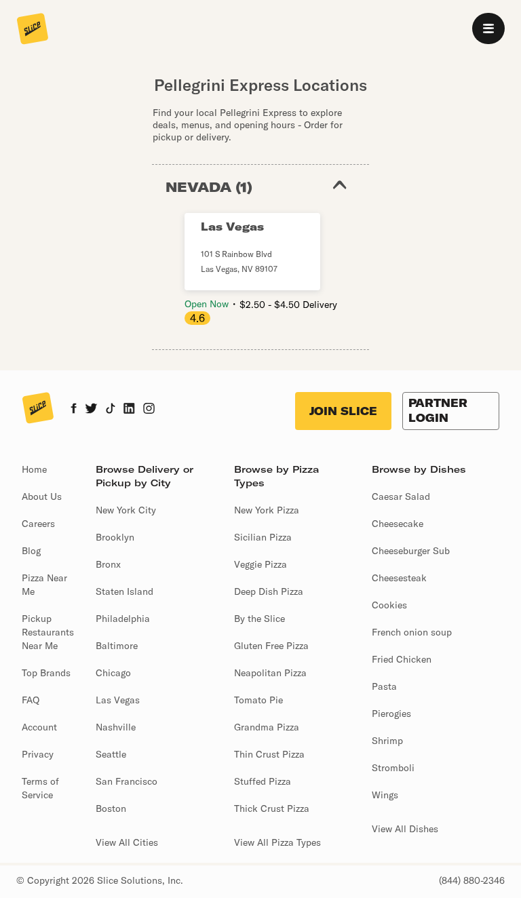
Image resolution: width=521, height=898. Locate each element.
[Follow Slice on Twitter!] (91, 409)
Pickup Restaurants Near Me (48, 632)
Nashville (116, 727)
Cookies (389, 605)
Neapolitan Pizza (270, 673)
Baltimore (117, 646)
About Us (42, 496)
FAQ (30, 700)
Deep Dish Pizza (268, 591)
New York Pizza (266, 510)
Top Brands (46, 673)
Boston (111, 808)
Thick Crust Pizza (271, 808)
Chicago (113, 673)
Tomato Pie (258, 700)
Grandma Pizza (266, 727)
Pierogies (391, 713)
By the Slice (259, 618)
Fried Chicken (401, 659)
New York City (126, 510)
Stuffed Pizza (262, 781)
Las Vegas (118, 700)
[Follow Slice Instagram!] (149, 409)
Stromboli (393, 768)
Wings (385, 795)
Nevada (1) (209, 186)
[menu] (488, 28)
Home (34, 469)
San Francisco (126, 781)
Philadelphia (123, 618)
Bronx (108, 564)
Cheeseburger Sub (411, 551)
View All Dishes (405, 829)
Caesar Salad (401, 496)
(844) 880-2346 (472, 880)
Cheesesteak (399, 578)
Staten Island (124, 591)
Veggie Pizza (260, 564)
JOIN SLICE (343, 411)
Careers (38, 524)
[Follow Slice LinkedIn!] (129, 409)
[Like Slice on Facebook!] (74, 409)
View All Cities (127, 842)
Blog (31, 551)
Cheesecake (397, 524)
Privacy (38, 754)
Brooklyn (115, 537)
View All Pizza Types (277, 842)
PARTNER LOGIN (437, 410)
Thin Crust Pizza (269, 754)
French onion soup (412, 632)
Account (39, 727)
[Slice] (32, 30)
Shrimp (387, 741)
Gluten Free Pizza (271, 646)
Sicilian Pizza (263, 537)
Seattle (111, 754)
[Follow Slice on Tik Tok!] (110, 409)
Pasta (384, 686)
